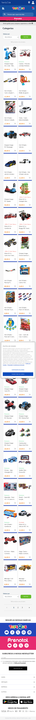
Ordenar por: (6, 34)
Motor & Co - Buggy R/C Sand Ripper (24, 227)
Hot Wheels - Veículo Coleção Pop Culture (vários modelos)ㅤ (9, 119)
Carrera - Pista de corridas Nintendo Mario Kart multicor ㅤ (24, 65)
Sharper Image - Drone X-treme (24, 390)
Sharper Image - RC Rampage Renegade (9, 146)
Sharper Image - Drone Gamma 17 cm (24, 255)
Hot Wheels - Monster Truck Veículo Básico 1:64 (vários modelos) (8, 309)
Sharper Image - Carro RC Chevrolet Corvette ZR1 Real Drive (9, 390)
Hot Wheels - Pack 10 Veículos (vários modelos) (24, 309)
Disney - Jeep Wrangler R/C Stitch (8, 471)
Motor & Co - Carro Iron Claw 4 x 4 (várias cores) (9, 255)
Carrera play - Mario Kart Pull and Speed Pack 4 (24, 444)
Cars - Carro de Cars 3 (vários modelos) (23, 336)
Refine (26, 37)
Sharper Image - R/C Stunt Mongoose (9, 444)
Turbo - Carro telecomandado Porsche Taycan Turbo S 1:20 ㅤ (24, 119)
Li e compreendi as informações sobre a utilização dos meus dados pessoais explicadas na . (19, 662)
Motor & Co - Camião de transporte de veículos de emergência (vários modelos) (9, 227)
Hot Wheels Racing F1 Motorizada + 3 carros (9, 282)
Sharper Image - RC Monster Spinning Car (9, 417)
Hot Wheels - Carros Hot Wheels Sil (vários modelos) (24, 282)
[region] (18, 360)
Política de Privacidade (20, 663)
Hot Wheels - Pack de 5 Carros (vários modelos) (9, 336)
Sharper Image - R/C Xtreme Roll (24, 417)
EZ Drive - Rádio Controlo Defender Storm (9, 553)
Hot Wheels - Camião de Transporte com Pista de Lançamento (9, 526)
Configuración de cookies (18, 369)
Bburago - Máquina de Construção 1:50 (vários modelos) (24, 580)
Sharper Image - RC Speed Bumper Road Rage (9, 200)
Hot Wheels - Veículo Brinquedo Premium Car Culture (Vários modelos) (23, 146)
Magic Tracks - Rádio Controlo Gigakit (23, 553)
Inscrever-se (18, 668)
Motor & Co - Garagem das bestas (23, 200)
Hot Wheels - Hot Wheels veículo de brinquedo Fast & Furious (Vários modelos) (24, 173)
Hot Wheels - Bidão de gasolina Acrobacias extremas (24, 92)
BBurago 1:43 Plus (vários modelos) (8, 580)
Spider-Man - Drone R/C (23, 471)
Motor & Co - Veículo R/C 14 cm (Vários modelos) (23, 526)
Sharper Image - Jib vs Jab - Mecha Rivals (9, 65)
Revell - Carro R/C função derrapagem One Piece (24, 498)
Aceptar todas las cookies (18, 374)
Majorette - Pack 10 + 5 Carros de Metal (9, 498)
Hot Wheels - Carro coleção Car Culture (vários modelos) (9, 92)
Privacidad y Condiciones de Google (15, 365)
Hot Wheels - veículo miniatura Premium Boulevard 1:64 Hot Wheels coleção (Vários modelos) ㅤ (9, 173)
